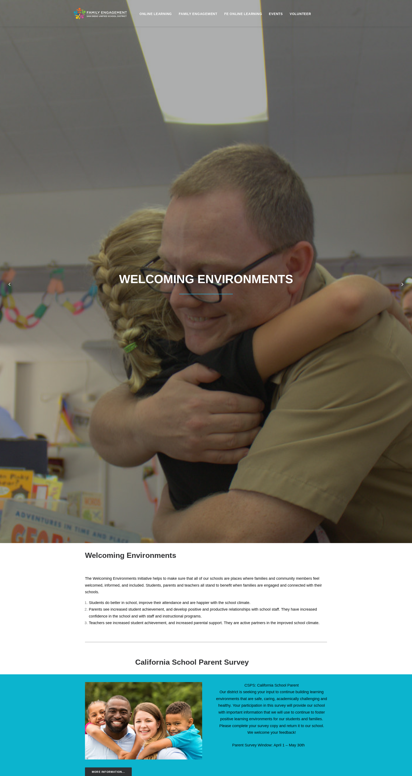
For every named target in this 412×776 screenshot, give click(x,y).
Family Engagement (198, 14)
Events (276, 14)
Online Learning (155, 14)
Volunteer (300, 14)
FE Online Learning (243, 14)
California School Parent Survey (192, 662)
